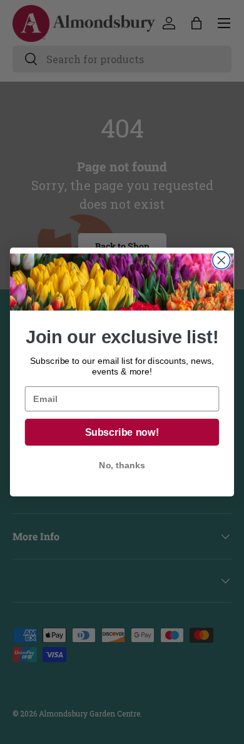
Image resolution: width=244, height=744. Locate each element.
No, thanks (122, 466)
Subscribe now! (122, 432)
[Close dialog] (221, 260)
